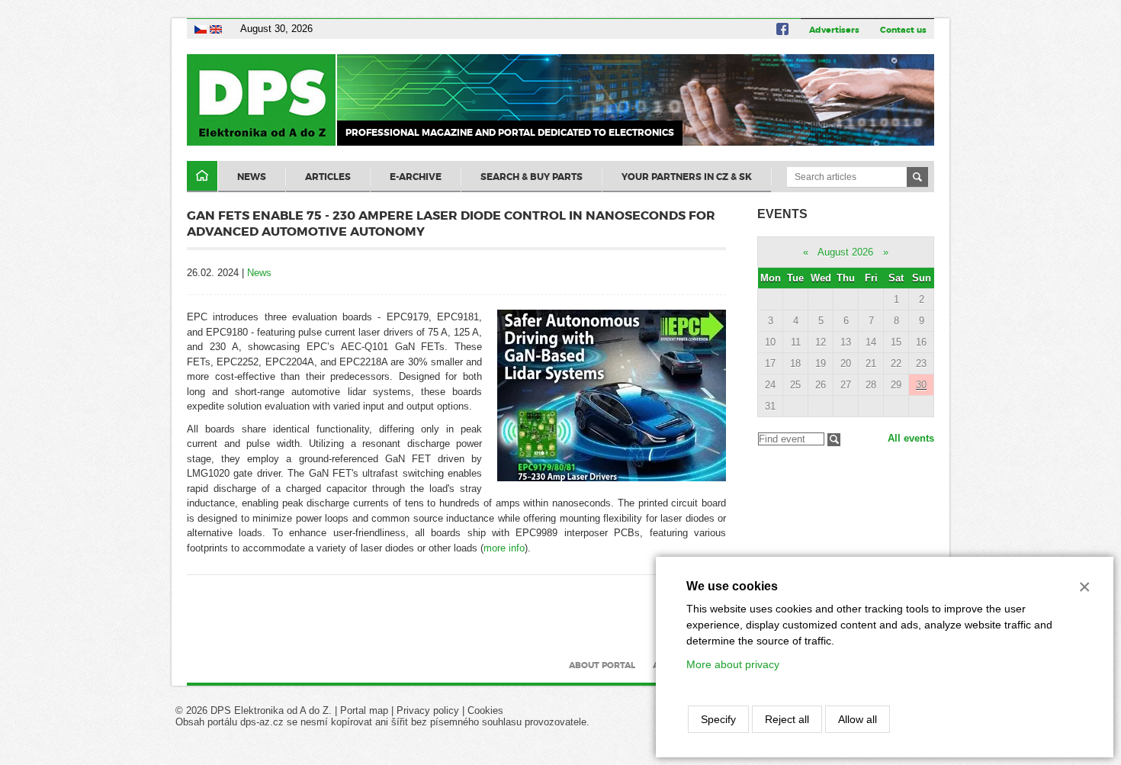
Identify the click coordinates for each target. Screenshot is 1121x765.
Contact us (903, 29)
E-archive (416, 177)
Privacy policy (428, 710)
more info (504, 548)
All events (911, 438)
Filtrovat (833, 439)
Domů (202, 176)
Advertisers (834, 29)
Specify (718, 719)
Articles (328, 177)
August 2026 (845, 252)
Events (782, 213)
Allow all (857, 719)
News (251, 177)
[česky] (200, 28)
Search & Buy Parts (531, 177)
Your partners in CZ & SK (687, 177)
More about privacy (732, 664)
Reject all (787, 719)
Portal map (364, 710)
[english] (216, 28)
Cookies (485, 710)
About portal (602, 665)
